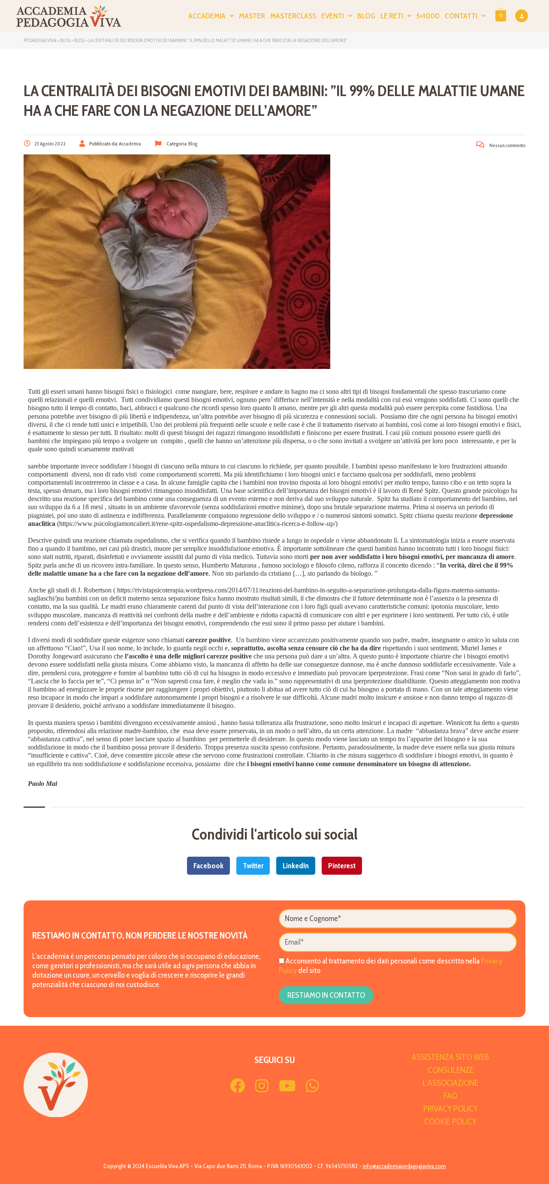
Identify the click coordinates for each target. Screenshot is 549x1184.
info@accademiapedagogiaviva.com (404, 1166)
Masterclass (293, 16)
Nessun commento (507, 145)
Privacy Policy (450, 1108)
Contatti (461, 16)
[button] (211, 15)
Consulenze (451, 1070)
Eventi (332, 16)
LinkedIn (296, 865)
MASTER (252, 16)
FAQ (450, 1095)
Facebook (208, 865)
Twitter (253, 865)
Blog (366, 16)
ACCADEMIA (207, 16)
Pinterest (342, 865)
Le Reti (391, 16)
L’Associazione (450, 1083)
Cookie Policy (450, 1121)
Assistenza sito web (450, 1057)
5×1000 (428, 16)
